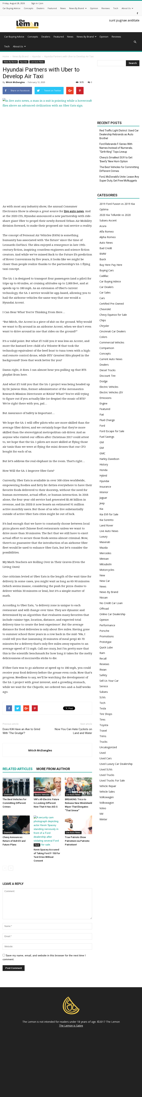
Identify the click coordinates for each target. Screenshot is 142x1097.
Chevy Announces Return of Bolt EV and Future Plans (14, 841)
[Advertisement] (47, 178)
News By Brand (76, 8)
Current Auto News (110, 359)
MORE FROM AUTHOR (53, 769)
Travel (103, 730)
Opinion (94, 8)
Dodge (103, 381)
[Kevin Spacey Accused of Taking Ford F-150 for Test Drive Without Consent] (47, 831)
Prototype (105, 642)
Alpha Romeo (107, 237)
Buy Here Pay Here (110, 265)
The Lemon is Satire (71, 1025)
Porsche (104, 631)
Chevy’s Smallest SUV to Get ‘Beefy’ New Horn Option (115, 159)
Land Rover (106, 525)
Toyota (103, 725)
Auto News (106, 242)
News (63, 8)
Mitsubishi (105, 564)
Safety (103, 675)
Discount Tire (107, 375)
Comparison (106, 348)
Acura (102, 226)
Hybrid (103, 475)
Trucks (103, 741)
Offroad (104, 608)
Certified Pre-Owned (111, 303)
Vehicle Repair (107, 786)
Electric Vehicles (42, 794)
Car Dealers (106, 287)
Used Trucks (106, 775)
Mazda (103, 547)
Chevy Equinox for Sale (113, 314)
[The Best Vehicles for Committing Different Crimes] (16, 786)
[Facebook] (137, 13)
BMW (102, 253)
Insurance (105, 486)
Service (103, 686)
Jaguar (103, 497)
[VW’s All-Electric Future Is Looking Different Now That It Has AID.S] (47, 786)
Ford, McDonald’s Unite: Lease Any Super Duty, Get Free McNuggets (119, 178)
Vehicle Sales (107, 791)
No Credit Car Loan (111, 603)
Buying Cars (106, 270)
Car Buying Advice (11, 8)
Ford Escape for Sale (111, 431)
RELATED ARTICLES (18, 769)
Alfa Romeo (106, 231)
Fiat (101, 414)
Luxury (103, 536)
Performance (107, 625)
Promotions (106, 636)
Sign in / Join (37, 3)
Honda (103, 470)
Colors (103, 337)
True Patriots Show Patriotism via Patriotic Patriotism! (77, 841)
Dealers (40, 8)
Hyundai (23, 61)
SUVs (102, 697)
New (102, 575)
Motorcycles (106, 570)
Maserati (104, 542)
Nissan (103, 597)
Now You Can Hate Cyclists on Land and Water (73, 731)
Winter (103, 819)
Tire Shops (105, 714)
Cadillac (104, 276)
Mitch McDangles (15, 82)
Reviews (106, 8)
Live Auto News (37, 61)
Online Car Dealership (112, 614)
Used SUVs (105, 769)
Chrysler (104, 326)
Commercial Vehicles (111, 342)
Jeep (102, 503)
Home (6, 56)
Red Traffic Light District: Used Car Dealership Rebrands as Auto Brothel (119, 134)
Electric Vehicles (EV (111, 392)
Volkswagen (106, 797)
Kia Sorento (106, 520)
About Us (126, 8)
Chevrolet (8, 794)
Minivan (104, 558)
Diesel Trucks (107, 370)
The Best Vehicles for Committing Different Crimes (14, 803)
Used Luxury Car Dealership (116, 764)
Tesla (102, 708)
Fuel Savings (106, 436)
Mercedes (105, 553)
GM (101, 442)
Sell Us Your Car (109, 680)
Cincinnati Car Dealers (112, 331)
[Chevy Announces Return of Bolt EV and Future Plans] (16, 824)
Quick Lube (106, 647)
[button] (135, 42)
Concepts (28, 8)
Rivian (102, 669)
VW (101, 813)
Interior (103, 492)
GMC (102, 453)
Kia (101, 509)
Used (102, 752)
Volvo (102, 808)
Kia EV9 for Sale (108, 514)
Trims (102, 736)
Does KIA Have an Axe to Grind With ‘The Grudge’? (21, 731)
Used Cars (105, 758)
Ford (37, 845)
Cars (102, 298)
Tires (102, 719)
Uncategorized (108, 747)
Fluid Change (107, 420)
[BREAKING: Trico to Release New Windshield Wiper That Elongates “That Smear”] (78, 786)
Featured (52, 8)
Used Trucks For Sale (112, 780)
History (103, 464)
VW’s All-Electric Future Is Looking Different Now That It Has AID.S (46, 803)
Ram (102, 653)
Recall (102, 658)
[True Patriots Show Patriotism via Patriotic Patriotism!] (78, 824)
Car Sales (105, 292)
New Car (104, 581)
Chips (102, 320)
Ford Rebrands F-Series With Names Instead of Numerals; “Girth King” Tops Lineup (116, 148)
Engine (103, 403)
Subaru (103, 692)
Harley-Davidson (109, 459)
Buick (102, 259)
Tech (115, 8)
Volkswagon (106, 802)
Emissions (105, 398)
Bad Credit (105, 248)
